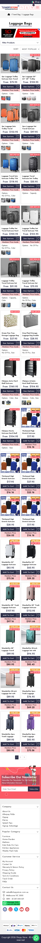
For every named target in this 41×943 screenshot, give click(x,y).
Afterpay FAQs (8, 814)
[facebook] (5, 909)
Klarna (5, 820)
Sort (16, 49)
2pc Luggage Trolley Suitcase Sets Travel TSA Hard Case (10, 78)
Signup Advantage (10, 825)
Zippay (5, 817)
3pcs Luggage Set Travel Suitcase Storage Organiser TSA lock (29, 130)
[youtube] (22, 909)
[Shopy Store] (10, 7)
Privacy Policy (8, 870)
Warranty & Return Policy (13, 867)
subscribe (34, 789)
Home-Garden (8, 839)
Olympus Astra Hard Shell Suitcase (10, 382)
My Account (7, 861)
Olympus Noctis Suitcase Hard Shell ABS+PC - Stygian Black (9, 434)
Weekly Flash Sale (10, 850)
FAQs (4, 881)
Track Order (7, 878)
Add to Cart (28, 441)
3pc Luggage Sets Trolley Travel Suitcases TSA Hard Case (9, 130)
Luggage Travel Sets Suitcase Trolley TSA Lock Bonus (10, 178)
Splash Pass (7, 823)
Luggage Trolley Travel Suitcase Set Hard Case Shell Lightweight (9, 284)
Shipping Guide (9, 873)
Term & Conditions (10, 875)
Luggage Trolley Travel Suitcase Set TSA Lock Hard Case (30, 283)
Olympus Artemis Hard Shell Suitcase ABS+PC (30, 383)
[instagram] (10, 909)
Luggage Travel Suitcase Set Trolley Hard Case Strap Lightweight (30, 179)
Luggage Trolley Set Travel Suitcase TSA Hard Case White (30, 230)
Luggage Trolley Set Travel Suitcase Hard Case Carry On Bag (10, 230)
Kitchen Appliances (10, 848)
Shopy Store (21, 937)
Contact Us (7, 864)
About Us (6, 811)
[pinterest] (27, 909)
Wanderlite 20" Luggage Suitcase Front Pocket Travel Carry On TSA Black (30, 565)
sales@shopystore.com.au (17, 892)
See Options (8, 86)
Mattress (6, 842)
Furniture (6, 836)
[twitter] (16, 909)
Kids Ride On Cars (10, 845)
